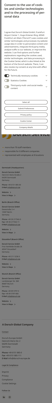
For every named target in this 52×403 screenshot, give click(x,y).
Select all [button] (26, 102)
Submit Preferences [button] (26, 108)
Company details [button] (26, 127)
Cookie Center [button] (26, 121)
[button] (46, 75)
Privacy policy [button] (26, 115)
